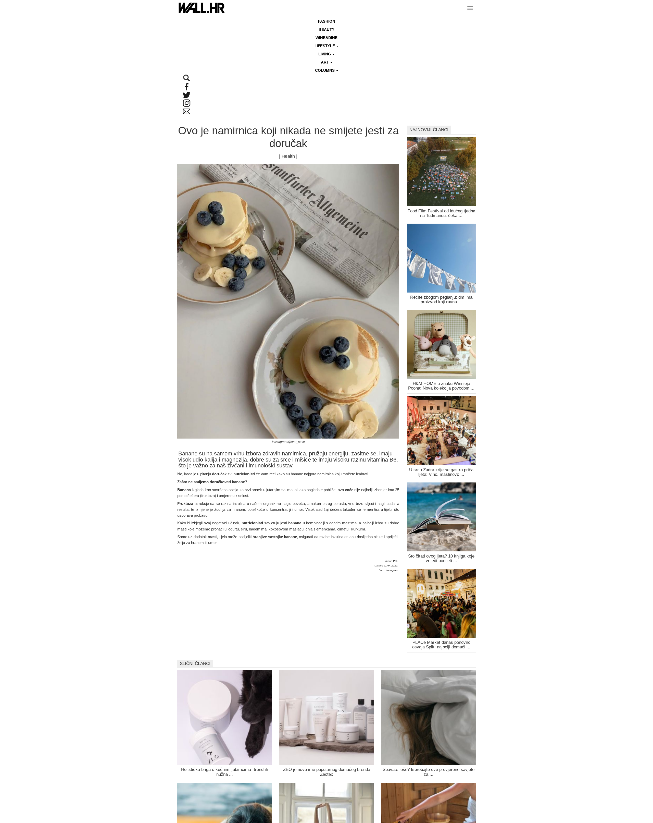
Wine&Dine (326, 37)
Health (288, 156)
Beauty (326, 29)
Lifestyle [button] (325, 46)
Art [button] (325, 62)
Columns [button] (325, 70)
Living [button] (325, 54)
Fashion (326, 21)
